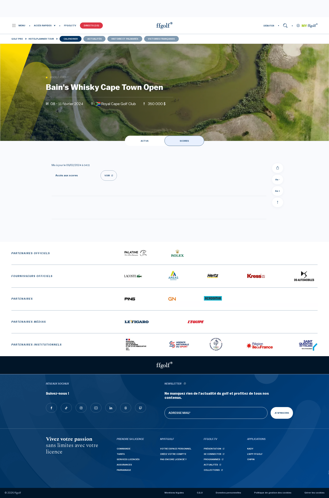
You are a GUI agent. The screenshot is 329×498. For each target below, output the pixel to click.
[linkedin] (110, 408)
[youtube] (95, 408)
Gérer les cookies (314, 493)
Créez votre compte (173, 454)
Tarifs (121, 454)
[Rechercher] (285, 25)
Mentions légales (174, 493)
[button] (18, 25)
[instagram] (81, 408)
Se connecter (212, 454)
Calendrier (71, 39)
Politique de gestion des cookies (272, 493)
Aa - (277, 179)
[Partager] (277, 168)
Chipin (251, 459)
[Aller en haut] (277, 202)
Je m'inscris (282, 413)
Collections (212, 470)
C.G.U (200, 493)
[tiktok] (66, 408)
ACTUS (145, 141)
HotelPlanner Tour (41, 39)
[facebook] (51, 408)
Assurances (124, 465)
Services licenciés (128, 459)
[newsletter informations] (184, 384)
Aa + (277, 191)
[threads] (125, 408)
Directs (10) (91, 25)
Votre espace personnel (175, 449)
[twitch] (140, 408)
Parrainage (124, 470)
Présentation (212, 449)
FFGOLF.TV (70, 25)
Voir (107, 175)
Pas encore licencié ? (173, 459)
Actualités (94, 39)
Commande (123, 449)
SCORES (184, 141)
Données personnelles (228, 493)
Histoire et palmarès (124, 39)
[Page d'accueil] (164, 25)
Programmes (212, 459)
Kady (250, 449)
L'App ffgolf (255, 454)
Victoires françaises (161, 39)
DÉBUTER (269, 26)
